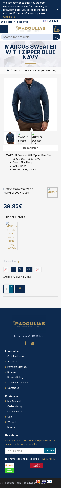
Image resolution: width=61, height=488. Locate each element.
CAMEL (12, 247)
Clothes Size (10, 260)
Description (30, 147)
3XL (38, 269)
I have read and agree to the (31, 458)
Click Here (9, 16)
